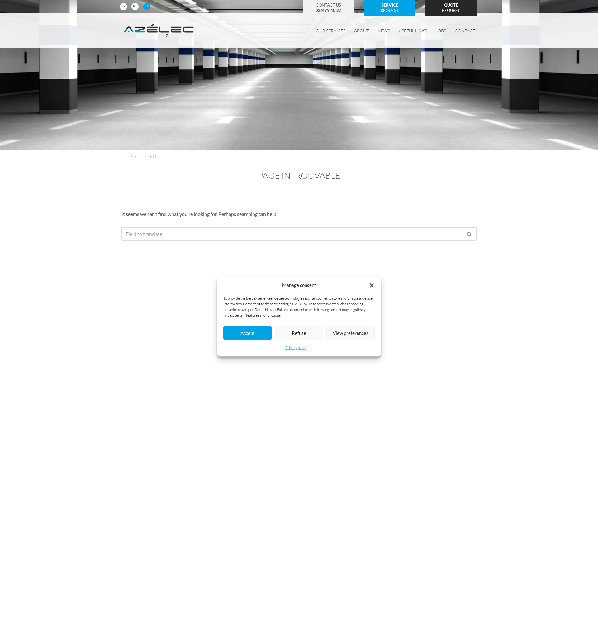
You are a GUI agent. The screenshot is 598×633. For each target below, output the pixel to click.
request (390, 7)
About (361, 30)
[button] (371, 285)
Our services (330, 30)
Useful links (413, 30)
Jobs (441, 30)
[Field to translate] (470, 234)
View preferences (350, 333)
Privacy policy (296, 347)
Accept (247, 333)
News (383, 30)
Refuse (299, 333)
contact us (328, 7)
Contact (465, 30)
